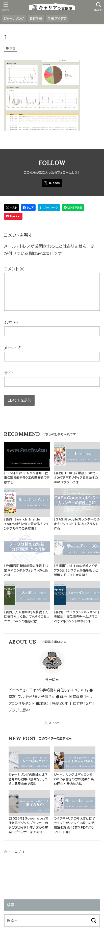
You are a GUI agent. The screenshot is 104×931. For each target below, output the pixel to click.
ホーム (13, 851)
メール (12, 348)
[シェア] (28, 207)
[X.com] (52, 183)
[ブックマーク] (49, 207)
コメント (14, 269)
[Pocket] (13, 216)
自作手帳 (36, 18)
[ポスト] (11, 207)
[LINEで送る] (73, 207)
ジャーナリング (14, 18)
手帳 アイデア (57, 18)
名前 (11, 323)
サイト (9, 373)
